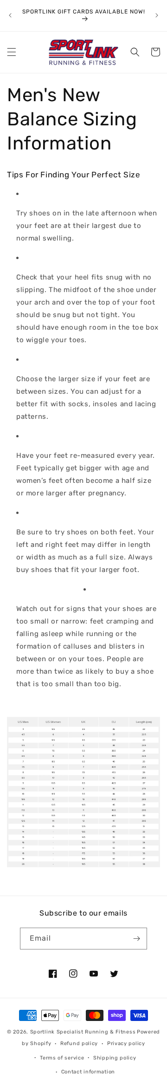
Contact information (88, 1072)
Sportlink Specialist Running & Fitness (83, 1032)
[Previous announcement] (10, 15)
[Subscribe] (136, 938)
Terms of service (62, 1058)
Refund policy (79, 1043)
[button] (11, 52)
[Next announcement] (157, 15)
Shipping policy (114, 1058)
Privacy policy (126, 1043)
